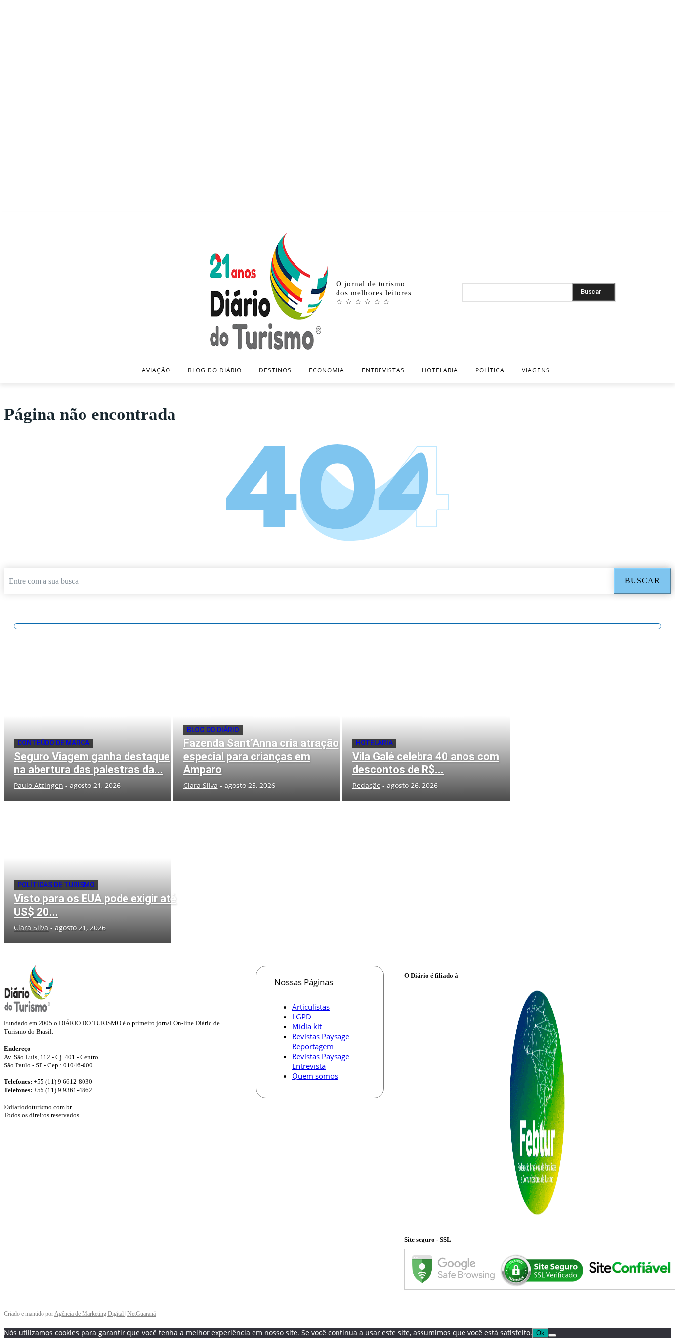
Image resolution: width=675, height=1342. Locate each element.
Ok (540, 1333)
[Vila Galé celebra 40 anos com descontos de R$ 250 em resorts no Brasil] (426, 730)
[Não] (552, 1335)
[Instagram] (636, 219)
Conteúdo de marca (53, 743)
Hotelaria (374, 743)
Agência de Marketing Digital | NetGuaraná (105, 1313)
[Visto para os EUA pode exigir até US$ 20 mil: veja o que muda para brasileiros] (87, 872)
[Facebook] (621, 219)
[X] (665, 219)
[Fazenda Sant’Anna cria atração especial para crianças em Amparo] (257, 730)
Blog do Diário (213, 730)
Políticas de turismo (56, 885)
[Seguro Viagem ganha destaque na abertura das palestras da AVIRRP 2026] (87, 730)
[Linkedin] (650, 219)
